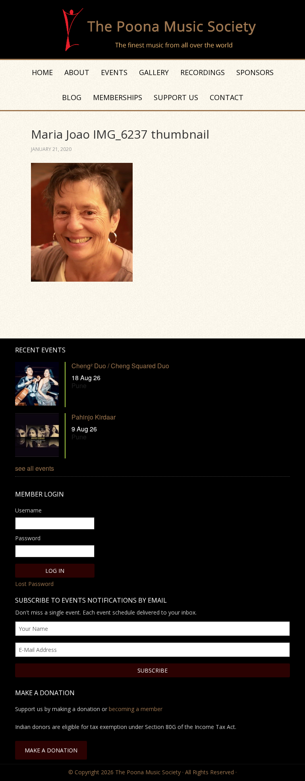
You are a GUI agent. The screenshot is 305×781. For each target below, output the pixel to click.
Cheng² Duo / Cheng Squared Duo (120, 365)
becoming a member (135, 709)
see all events (34, 468)
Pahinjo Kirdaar (93, 416)
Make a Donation (51, 750)
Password (28, 538)
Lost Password (34, 584)
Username (28, 510)
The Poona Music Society (156, 30)
